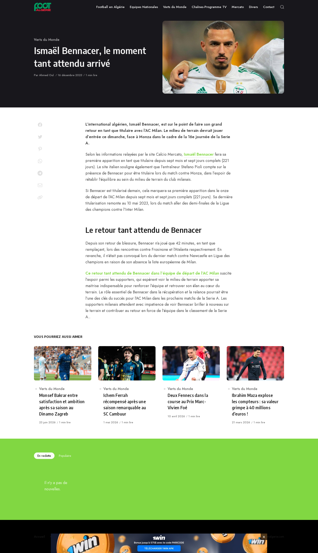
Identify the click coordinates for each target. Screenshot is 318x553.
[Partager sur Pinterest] (40, 149)
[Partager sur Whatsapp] (40, 161)
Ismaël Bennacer (199, 154)
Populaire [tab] (65, 456)
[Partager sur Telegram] (40, 173)
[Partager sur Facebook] (40, 125)
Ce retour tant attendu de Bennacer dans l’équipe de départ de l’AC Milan (152, 273)
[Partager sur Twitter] (40, 137)
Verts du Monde (46, 39)
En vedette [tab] (44, 456)
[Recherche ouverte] (282, 7)
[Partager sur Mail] (40, 185)
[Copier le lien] (40, 197)
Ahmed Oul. (46, 75)
